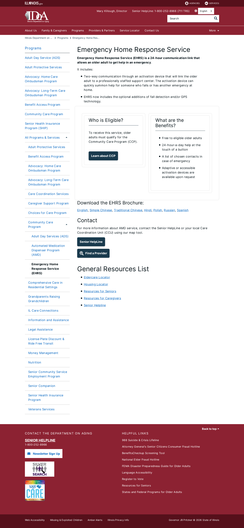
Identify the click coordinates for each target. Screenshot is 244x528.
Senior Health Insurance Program (45, 398)
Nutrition (34, 362)
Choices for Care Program (47, 213)
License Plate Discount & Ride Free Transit (46, 341)
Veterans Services (41, 409)
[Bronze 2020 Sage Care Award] (35, 500)
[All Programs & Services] (65, 137)
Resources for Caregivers (102, 298)
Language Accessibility (137, 472)
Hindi (148, 210)
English (203, 11)
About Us (31, 30)
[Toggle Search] (215, 18)
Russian (169, 210)
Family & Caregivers (54, 30)
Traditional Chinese (128, 210)
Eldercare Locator (97, 277)
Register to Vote (132, 479)
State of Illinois (211, 520)
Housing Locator (96, 284)
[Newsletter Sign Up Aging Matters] (43, 457)
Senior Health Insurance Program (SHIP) (42, 126)
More (212, 30)
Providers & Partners (102, 30)
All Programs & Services (42, 137)
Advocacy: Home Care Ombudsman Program (41, 79)
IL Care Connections (43, 310)
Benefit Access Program (42, 104)
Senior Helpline (95, 305)
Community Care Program (44, 114)
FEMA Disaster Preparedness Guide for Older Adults (156, 466)
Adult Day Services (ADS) (50, 236)
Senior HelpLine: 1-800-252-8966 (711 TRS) (161, 11)
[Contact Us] (161, 30)
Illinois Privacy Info (118, 520)
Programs (78, 30)
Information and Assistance (48, 320)
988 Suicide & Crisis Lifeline (140, 440)
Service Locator (130, 30)
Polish (157, 210)
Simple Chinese (101, 210)
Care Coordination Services (48, 194)
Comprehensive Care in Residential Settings (45, 285)
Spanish (183, 210)
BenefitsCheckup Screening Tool (143, 453)
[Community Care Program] (66, 224)
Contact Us (152, 30)
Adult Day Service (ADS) (42, 57)
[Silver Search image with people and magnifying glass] (39, 475)
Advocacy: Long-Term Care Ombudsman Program (45, 93)
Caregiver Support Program (48, 203)
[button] (103, 155)
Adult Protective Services (43, 67)
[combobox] (206, 11)
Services (214, 3)
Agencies (194, 3)
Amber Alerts (95, 520)
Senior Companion (41, 386)
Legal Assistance (40, 329)
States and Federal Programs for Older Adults (152, 492)
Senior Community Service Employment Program (47, 374)
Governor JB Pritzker (180, 520)
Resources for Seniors (100, 291)
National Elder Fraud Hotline (140, 459)
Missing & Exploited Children (66, 520)
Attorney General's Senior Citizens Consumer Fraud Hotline (161, 446)
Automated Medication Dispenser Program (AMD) (48, 250)
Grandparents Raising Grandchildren (44, 299)
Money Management (43, 353)
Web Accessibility (35, 520)
